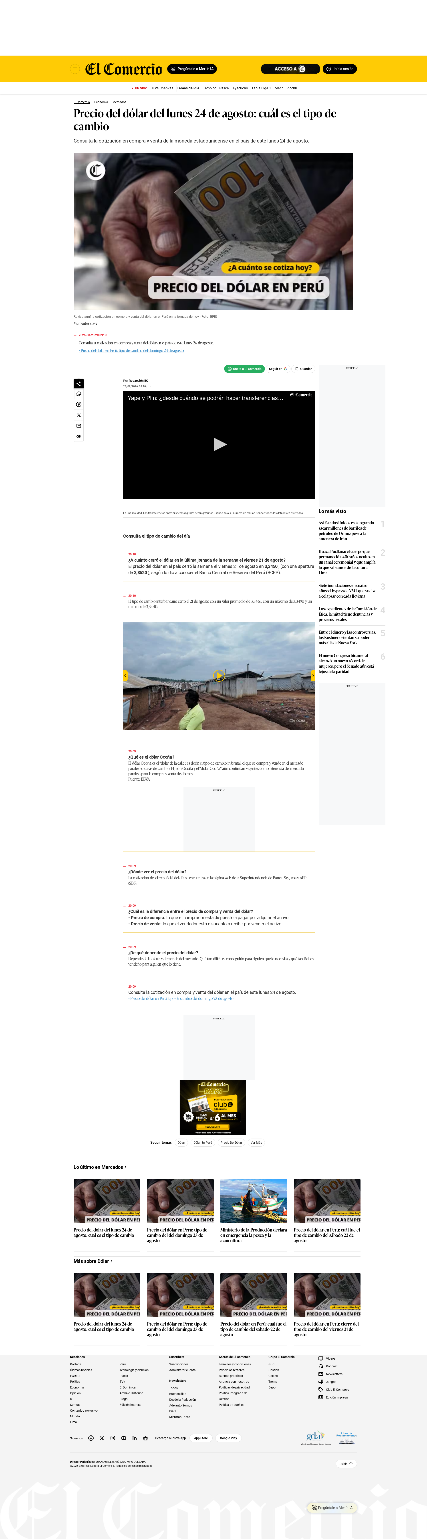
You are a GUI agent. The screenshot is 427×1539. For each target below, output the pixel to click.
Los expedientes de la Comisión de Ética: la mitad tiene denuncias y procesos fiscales (348, 614)
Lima (73, 1422)
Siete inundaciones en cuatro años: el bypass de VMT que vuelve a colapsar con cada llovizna (347, 591)
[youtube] (123, 1438)
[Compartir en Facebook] (79, 404)
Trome (272, 1381)
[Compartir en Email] (79, 425)
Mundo (75, 1416)
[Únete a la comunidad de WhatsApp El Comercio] (244, 369)
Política (75, 1381)
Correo (273, 1376)
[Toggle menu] (75, 69)
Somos (75, 1404)
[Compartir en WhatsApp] (79, 393)
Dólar (181, 1142)
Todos (173, 1388)
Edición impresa (130, 1404)
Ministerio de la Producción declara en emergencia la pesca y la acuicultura (253, 1235)
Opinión (75, 1393)
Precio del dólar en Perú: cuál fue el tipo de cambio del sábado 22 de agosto (327, 1235)
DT (72, 1399)
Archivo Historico (131, 1393)
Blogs (123, 1399)
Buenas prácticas (231, 1376)
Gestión (273, 1370)
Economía (77, 1387)
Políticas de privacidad (234, 1387)
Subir (343, 1463)
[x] (102, 1438)
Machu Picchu (286, 88)
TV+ (122, 1381)
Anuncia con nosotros (234, 1381)
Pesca (224, 88)
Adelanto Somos (180, 1405)
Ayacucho (240, 88)
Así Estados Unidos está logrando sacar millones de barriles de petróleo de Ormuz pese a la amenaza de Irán (346, 530)
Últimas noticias (81, 1370)
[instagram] (112, 1438)
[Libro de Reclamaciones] (346, 1438)
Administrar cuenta (182, 1370)
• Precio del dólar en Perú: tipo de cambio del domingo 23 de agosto (131, 350)
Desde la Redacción (182, 1399)
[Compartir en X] (79, 415)
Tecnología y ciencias (134, 1370)
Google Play (228, 1438)
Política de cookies (231, 1404)
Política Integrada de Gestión (233, 1396)
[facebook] (91, 1438)
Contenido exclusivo (84, 1410)
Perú (123, 1364)
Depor (272, 1387)
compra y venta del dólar (138, 343)
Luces (124, 1376)
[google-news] (145, 1438)
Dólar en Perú (202, 1142)
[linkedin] (134, 1438)
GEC (271, 1364)
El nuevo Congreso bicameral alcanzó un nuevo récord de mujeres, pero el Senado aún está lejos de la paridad (346, 663)
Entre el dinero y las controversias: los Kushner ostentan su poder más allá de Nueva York (347, 637)
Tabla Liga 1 (261, 88)
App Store (201, 1438)
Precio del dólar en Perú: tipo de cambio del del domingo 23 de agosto (177, 1235)
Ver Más (256, 1142)
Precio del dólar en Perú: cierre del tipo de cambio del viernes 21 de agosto (326, 1329)
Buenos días (177, 1394)
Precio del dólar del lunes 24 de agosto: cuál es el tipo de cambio (104, 1232)
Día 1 (172, 1411)
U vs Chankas (162, 88)
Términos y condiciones (235, 1364)
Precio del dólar (231, 1142)
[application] (219, 445)
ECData (75, 1376)
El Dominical (128, 1387)
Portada (75, 1364)
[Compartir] (79, 383)
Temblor (209, 88)
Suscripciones (178, 1364)
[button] (219, 444)
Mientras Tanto (179, 1417)
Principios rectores (231, 1370)
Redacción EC (138, 380)
